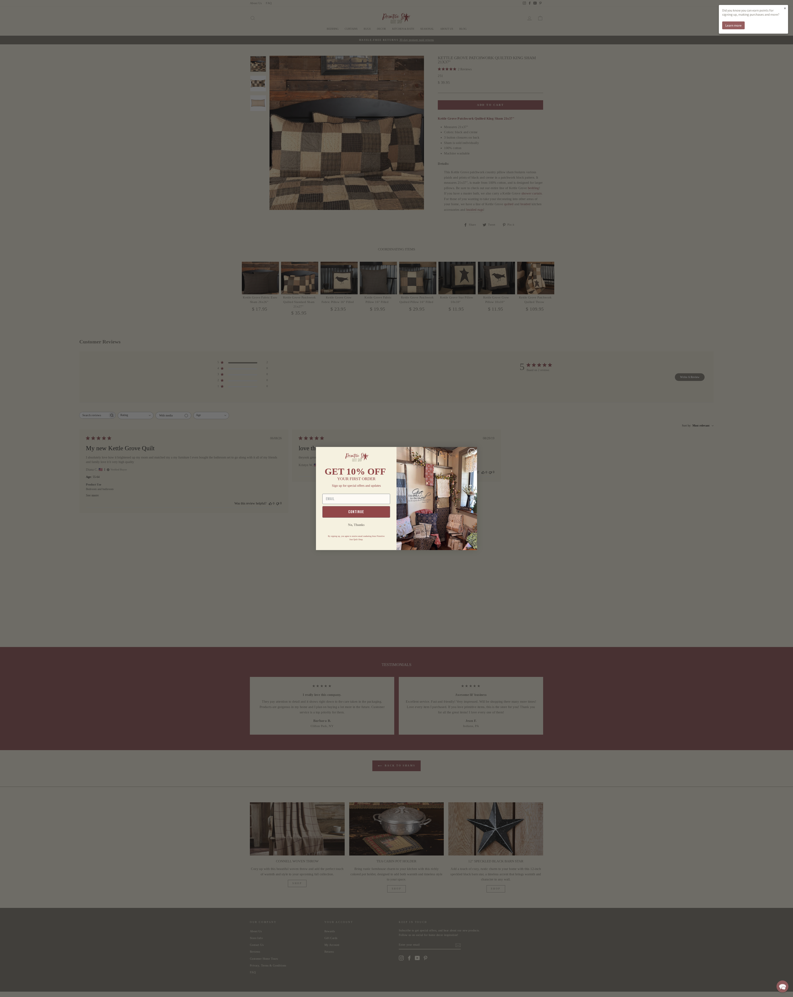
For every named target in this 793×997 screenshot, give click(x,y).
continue (356, 511)
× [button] (785, 8)
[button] (782, 986)
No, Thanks (356, 525)
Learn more (733, 25)
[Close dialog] (471, 452)
